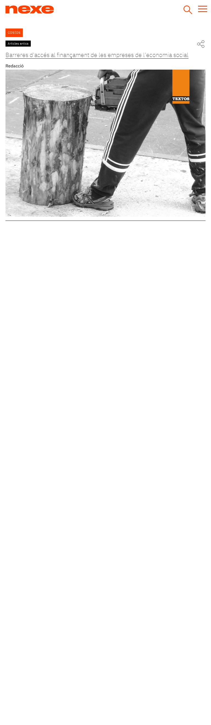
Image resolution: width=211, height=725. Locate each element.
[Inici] (50, 9)
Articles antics (18, 43)
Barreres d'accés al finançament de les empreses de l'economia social (96, 55)
